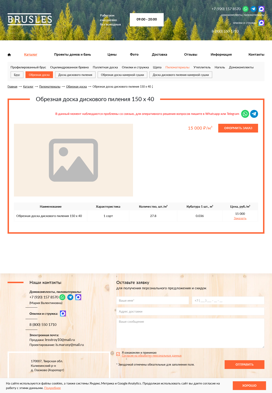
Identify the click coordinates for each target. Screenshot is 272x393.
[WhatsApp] (246, 9)
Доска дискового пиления (75, 74)
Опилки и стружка (135, 67)
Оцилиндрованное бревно (69, 67)
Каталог (30, 54)
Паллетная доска (105, 67)
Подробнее (52, 388)
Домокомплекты (241, 67)
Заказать (240, 218)
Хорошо (249, 385)
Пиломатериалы (177, 67)
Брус (17, 74)
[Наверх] (9, 375)
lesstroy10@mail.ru (60, 339)
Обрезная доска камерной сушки (122, 74)
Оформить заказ (238, 128)
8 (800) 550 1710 (225, 31)
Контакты (256, 54)
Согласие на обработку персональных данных (152, 355)
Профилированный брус (28, 67)
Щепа (157, 67)
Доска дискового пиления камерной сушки (181, 74)
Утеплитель (202, 67)
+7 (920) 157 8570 (226, 9)
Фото (134, 54)
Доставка (159, 54)
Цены (112, 54)
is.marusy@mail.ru (70, 344)
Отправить (244, 364)
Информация (221, 54)
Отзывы (190, 54)
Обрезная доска (39, 74)
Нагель (220, 67)
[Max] (261, 9)
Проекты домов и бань (72, 54)
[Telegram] (253, 9)
